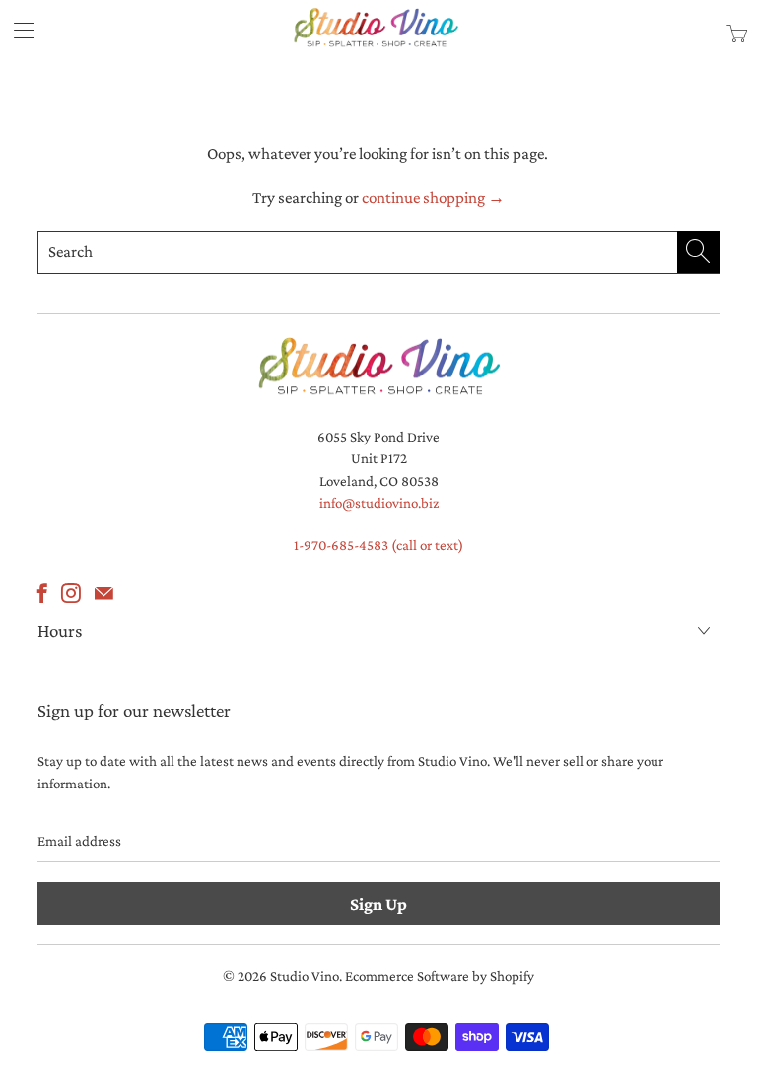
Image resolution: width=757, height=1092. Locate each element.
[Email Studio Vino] (104, 593)
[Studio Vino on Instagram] (71, 593)
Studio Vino (304, 976)
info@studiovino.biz (379, 503)
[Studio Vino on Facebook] (42, 593)
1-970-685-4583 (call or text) (378, 545)
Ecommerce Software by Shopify (439, 976)
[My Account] (17, 30)
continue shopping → (433, 197)
